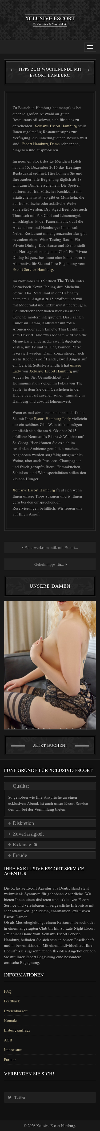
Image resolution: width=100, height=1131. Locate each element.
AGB (8, 1039)
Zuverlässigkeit (28, 834)
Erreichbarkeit (15, 1010)
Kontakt (10, 1020)
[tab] (50, 786)
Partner (10, 1059)
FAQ (7, 991)
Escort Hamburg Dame (41, 143)
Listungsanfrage (17, 1030)
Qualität (21, 786)
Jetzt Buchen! (50, 745)
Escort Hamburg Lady (53, 418)
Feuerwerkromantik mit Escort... (50, 547)
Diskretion (23, 823)
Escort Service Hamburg (33, 269)
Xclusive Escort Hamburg (56, 125)
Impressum (13, 1049)
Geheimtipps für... (49, 564)
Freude (20, 855)
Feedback (12, 1000)
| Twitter (18, 1097)
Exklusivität (25, 844)
